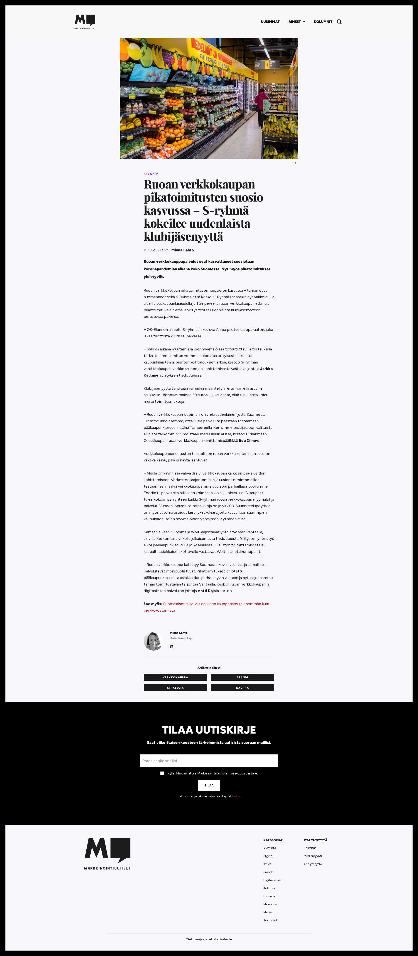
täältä (236, 796)
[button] (297, 22)
